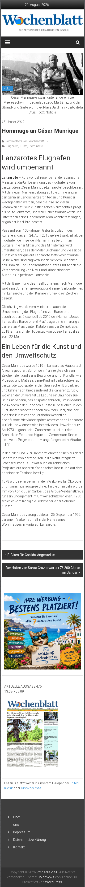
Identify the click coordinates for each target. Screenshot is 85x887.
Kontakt (19, 847)
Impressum (21, 832)
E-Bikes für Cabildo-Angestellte (31, 555)
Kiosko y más (31, 788)
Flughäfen (12, 146)
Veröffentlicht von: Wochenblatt (25, 141)
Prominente (36, 146)
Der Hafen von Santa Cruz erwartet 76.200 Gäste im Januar (43, 570)
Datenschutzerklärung (29, 840)
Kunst (23, 146)
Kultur (7, 88)
